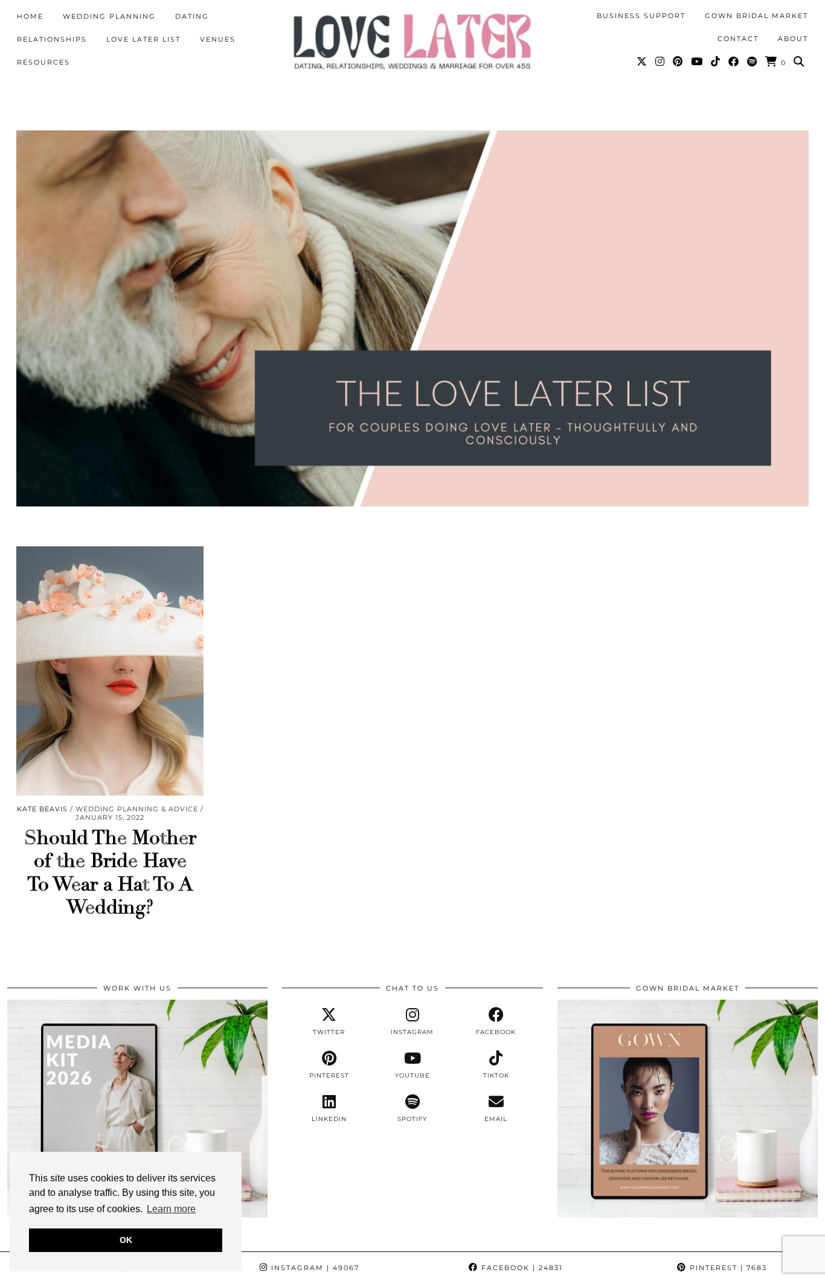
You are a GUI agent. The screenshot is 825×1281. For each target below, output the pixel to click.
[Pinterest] (678, 61)
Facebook (520, 1267)
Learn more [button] (171, 1209)
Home (30, 16)
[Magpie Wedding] (412, 41)
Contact (738, 38)
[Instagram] (660, 61)
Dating (192, 16)
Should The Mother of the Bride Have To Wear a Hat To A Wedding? (110, 872)
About (793, 38)
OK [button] (126, 1240)
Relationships (52, 39)
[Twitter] (642, 61)
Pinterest (727, 1267)
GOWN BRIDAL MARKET (756, 15)
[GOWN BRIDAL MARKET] (687, 1214)
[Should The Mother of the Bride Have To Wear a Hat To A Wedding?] (110, 671)
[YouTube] (697, 61)
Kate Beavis (42, 809)
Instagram (313, 1267)
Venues (218, 39)
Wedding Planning (109, 16)
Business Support (641, 15)
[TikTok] (716, 61)
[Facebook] (734, 61)
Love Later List (143, 39)
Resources (43, 62)
